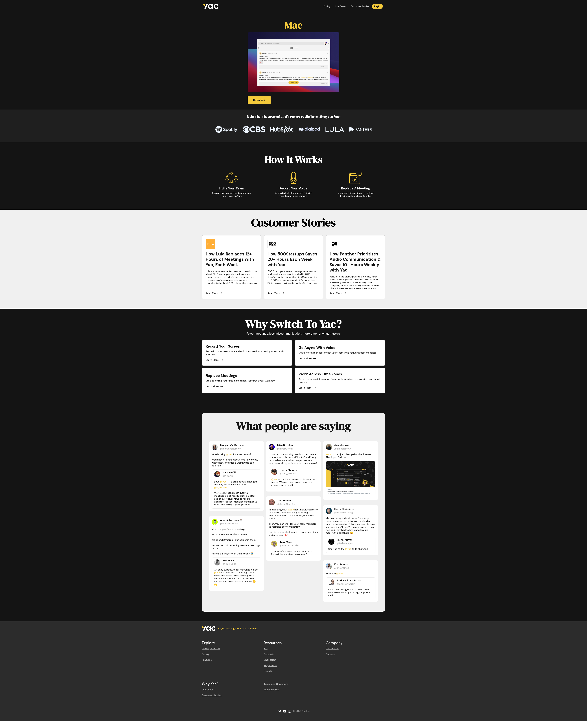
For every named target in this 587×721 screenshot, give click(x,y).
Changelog (270, 659)
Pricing (327, 6)
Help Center (270, 665)
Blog (266, 648)
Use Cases (340, 6)
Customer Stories (360, 6)
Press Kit (268, 671)
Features (207, 659)
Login (377, 6)
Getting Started (211, 648)
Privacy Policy (271, 689)
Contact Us (332, 648)
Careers (330, 654)
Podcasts (269, 654)
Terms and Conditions (276, 684)
